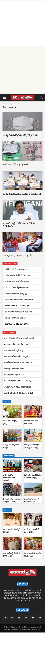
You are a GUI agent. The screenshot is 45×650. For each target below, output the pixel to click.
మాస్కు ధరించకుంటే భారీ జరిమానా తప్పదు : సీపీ (22, 194)
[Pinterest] (26, 617)
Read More (26, 600)
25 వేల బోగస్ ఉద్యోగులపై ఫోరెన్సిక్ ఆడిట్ (19, 312)
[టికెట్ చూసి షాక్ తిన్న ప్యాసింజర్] (22, 151)
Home (4, 104)
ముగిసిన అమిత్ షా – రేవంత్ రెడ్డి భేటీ (17, 305)
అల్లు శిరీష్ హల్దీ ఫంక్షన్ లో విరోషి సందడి (11, 554)
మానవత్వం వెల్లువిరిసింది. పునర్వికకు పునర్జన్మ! (32, 476)
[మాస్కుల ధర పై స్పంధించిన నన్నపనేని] (22, 242)
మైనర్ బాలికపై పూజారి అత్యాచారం (16, 269)
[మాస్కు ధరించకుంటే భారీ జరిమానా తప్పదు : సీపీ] (22, 180)
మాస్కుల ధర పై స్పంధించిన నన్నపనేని (17, 255)
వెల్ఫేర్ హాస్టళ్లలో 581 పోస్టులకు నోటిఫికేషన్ (18, 381)
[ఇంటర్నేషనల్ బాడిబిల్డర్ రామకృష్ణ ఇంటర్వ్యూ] (33, 435)
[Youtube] (39, 617)
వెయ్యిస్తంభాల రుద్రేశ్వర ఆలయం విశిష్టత (32, 500)
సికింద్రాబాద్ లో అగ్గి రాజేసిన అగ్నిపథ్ (16, 356)
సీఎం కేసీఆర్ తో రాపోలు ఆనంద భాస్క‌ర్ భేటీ (18, 362)
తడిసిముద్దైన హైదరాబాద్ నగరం (14, 368)
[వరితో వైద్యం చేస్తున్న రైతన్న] (12, 411)
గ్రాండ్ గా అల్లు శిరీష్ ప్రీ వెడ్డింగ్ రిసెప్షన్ (31, 530)
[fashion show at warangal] (33, 411)
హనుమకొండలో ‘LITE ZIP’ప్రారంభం (17, 275)
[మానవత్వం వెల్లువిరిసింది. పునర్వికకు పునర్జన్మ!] (33, 465)
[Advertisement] (22, 23)
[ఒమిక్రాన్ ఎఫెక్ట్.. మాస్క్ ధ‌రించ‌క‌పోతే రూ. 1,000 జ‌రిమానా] (22, 210)
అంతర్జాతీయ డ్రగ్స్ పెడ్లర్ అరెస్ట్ (14, 350)
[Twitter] (32, 617)
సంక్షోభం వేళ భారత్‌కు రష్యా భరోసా (17, 324)
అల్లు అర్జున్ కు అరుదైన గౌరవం (14, 374)
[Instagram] (12, 617)
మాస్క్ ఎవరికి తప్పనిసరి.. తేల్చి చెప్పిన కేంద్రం (20, 135)
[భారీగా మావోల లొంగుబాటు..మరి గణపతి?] (12, 465)
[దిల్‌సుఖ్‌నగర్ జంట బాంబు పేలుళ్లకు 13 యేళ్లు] (12, 489)
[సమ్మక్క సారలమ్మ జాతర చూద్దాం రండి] (12, 435)
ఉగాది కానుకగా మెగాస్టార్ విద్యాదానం (17, 281)
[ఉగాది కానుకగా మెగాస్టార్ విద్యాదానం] (12, 519)
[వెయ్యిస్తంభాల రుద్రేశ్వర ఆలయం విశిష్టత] (33, 489)
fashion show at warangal (31, 422)
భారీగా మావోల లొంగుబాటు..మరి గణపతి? (19, 299)
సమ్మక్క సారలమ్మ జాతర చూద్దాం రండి (11, 446)
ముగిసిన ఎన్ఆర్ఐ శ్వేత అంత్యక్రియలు (17, 287)
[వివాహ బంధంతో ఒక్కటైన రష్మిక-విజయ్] (33, 543)
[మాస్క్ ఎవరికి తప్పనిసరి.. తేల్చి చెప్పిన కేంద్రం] (22, 121)
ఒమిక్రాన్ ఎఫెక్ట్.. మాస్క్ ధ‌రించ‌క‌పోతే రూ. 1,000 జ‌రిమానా (19, 224)
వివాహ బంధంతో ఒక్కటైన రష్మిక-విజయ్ (32, 554)
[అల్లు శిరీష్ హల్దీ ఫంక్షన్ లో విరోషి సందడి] (12, 543)
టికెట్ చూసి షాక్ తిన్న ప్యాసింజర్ (15, 164)
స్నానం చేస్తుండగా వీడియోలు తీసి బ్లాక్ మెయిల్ (19, 338)
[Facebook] (5, 617)
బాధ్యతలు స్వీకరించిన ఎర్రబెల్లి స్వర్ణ (16, 293)
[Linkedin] (19, 617)
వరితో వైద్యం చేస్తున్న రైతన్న (10, 422)
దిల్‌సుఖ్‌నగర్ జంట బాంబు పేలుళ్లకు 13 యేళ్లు (12, 500)
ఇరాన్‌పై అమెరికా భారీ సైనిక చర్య (15, 318)
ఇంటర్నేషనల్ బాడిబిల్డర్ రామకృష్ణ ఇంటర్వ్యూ (31, 446)
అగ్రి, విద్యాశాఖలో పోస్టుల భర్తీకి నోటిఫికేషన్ (18, 387)
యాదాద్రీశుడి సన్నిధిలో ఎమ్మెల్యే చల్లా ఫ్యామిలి (18, 393)
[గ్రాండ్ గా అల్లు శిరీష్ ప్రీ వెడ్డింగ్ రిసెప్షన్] (33, 519)
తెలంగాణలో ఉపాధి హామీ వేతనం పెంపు (17, 344)
